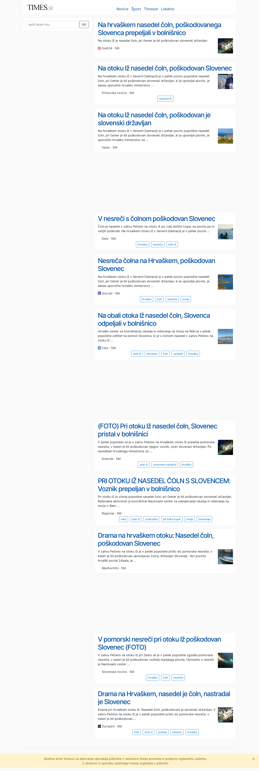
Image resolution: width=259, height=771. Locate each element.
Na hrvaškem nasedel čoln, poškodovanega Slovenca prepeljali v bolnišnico (159, 29)
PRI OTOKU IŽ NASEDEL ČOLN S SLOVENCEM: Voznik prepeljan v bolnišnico (164, 485)
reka (123, 519)
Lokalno (167, 9)
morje (185, 299)
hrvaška (143, 244)
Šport (136, 9)
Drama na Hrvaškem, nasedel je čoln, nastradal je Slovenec (164, 698)
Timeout (151, 9)
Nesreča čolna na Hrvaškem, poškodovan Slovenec (156, 265)
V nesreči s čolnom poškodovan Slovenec (156, 218)
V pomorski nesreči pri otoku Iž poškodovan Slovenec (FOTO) (159, 643)
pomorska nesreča (164, 464)
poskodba (151, 519)
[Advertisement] (51, 112)
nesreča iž (165, 98)
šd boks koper (172, 519)
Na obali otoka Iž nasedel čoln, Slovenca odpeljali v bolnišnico (154, 319)
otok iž (172, 244)
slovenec (152, 353)
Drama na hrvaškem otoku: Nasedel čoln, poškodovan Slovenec (155, 539)
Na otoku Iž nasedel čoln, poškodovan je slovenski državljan (154, 119)
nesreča (158, 244)
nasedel (178, 353)
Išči (84, 24)
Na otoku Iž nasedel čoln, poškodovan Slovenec (165, 68)
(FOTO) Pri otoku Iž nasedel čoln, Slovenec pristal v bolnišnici (157, 430)
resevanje (204, 519)
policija (162, 732)
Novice (122, 9)
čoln (159, 299)
